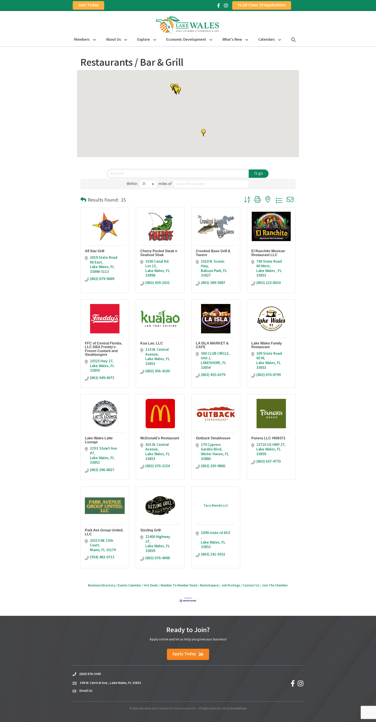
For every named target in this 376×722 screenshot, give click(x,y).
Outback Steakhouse (213, 438)
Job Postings (230, 585)
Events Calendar (129, 585)
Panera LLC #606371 (268, 438)
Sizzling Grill (150, 530)
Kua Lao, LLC (151, 343)
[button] (176, 91)
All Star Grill (94, 251)
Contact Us (251, 585)
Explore (143, 40)
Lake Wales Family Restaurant (266, 345)
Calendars (266, 40)
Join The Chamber (275, 585)
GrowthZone (238, 709)
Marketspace (209, 585)
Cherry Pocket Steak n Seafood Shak (158, 253)
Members (82, 40)
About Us (113, 40)
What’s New (232, 40)
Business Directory (101, 585)
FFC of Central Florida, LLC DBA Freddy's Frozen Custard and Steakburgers (103, 349)
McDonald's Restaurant (159, 438)
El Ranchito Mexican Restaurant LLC (268, 253)
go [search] (260, 173)
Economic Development (186, 40)
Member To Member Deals (179, 585)
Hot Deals (151, 585)
